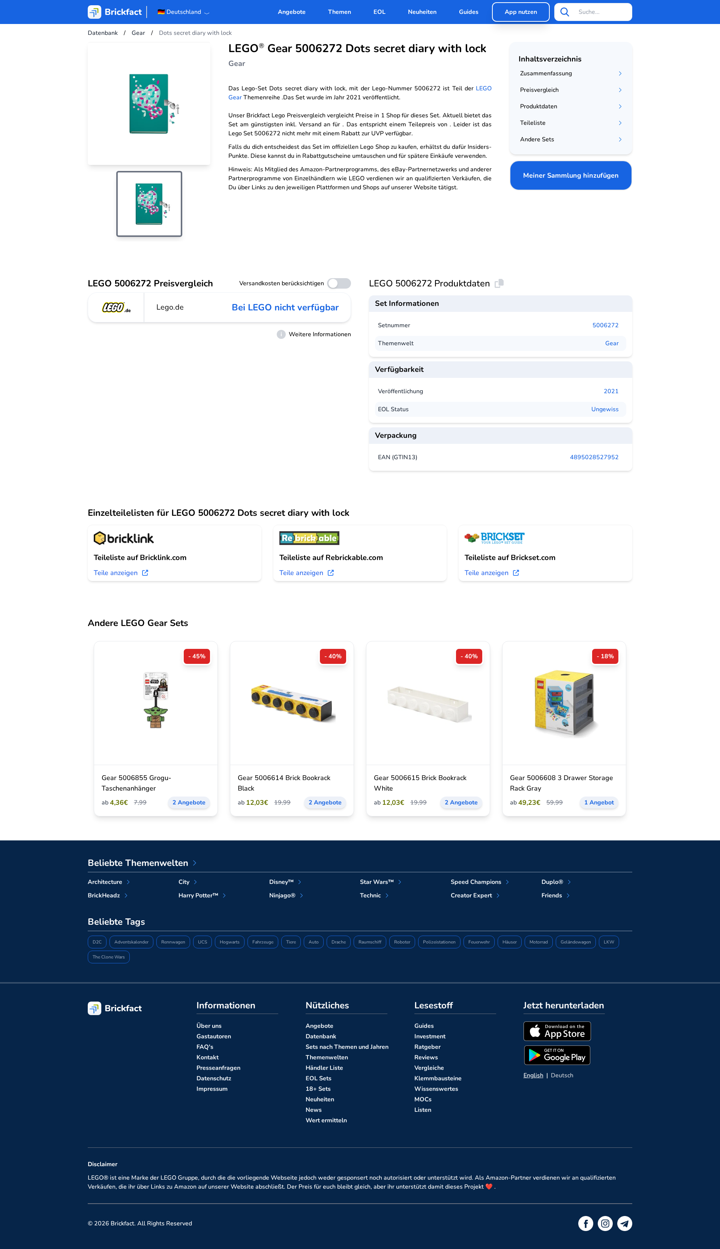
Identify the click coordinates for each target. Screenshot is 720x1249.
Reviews (426, 1057)
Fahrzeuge (262, 942)
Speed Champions (476, 882)
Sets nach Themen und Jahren (347, 1047)
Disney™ (281, 882)
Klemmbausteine (438, 1078)
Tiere (291, 942)
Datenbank (321, 1036)
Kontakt (207, 1057)
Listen (422, 1110)
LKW (609, 942)
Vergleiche (429, 1068)
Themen (339, 12)
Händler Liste (324, 1068)
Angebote (292, 12)
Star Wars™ (377, 882)
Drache (339, 942)
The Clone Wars (109, 957)
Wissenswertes (436, 1089)
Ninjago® (282, 895)
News (314, 1110)
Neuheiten (422, 12)
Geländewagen (576, 942)
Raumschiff (369, 942)
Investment (430, 1036)
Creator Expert (471, 895)
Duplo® (552, 882)
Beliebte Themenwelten (138, 862)
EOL (380, 12)
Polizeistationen (439, 942)
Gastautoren (213, 1036)
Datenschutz (213, 1078)
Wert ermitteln (326, 1120)
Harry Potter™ (198, 895)
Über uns (209, 1026)
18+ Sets (318, 1089)
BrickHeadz (104, 895)
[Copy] (499, 283)
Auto (314, 942)
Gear (612, 343)
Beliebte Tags (116, 921)
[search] (564, 11)
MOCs (423, 1099)
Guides (468, 12)
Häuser (509, 942)
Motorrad (539, 942)
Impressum (212, 1089)
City (183, 882)
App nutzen (521, 12)
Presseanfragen (218, 1068)
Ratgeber (427, 1047)
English (533, 1075)
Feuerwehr (479, 942)
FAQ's (204, 1047)
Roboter (402, 942)
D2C (97, 942)
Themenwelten (327, 1057)
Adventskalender (131, 942)
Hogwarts (230, 942)
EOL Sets (319, 1078)
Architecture (105, 882)
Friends (552, 895)
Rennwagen (173, 942)
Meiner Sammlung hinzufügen (571, 175)
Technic (370, 895)
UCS (202, 942)
